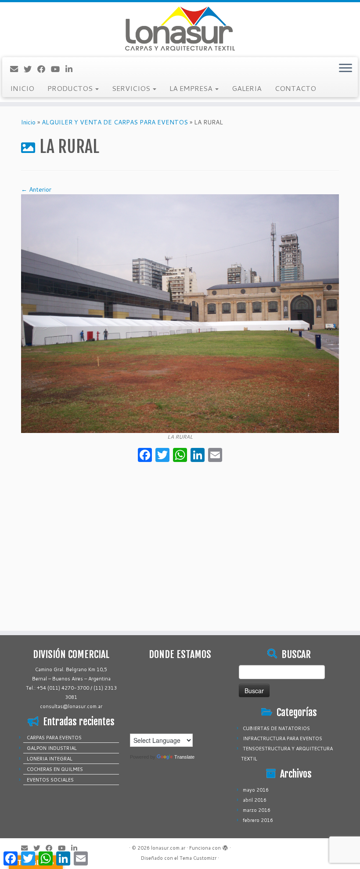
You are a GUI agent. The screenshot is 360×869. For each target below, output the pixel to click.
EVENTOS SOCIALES (50, 779)
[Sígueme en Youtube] (58, 69)
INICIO (22, 88)
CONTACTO (295, 88)
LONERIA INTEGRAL (49, 758)
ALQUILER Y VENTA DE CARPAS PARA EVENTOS (115, 122)
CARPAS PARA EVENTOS (54, 737)
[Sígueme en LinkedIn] (71, 69)
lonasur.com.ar (168, 847)
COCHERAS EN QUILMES (55, 769)
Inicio (28, 122)
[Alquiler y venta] (180, 313)
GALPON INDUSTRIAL (52, 748)
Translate (184, 757)
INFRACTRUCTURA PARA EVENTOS (282, 738)
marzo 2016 (256, 810)
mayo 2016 (256, 789)
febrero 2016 (258, 820)
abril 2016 (254, 800)
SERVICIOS (132, 88)
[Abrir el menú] (345, 68)
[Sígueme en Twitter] (30, 69)
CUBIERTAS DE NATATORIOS (276, 728)
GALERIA (247, 88)
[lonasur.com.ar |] (180, 29)
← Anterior (36, 189)
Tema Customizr (198, 858)
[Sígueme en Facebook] (44, 69)
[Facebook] (145, 456)
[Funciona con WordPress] (225, 846)
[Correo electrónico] (17, 69)
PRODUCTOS (70, 88)
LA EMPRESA (191, 88)
